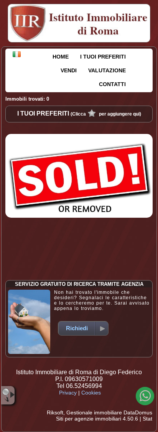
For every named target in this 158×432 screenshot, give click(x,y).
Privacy (68, 393)
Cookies (91, 393)
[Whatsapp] (145, 396)
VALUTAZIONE (107, 70)
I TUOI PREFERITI (103, 57)
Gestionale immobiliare (94, 412)
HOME (61, 57)
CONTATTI (112, 84)
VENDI (69, 70)
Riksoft (55, 412)
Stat (147, 419)
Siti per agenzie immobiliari (88, 419)
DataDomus (137, 412)
